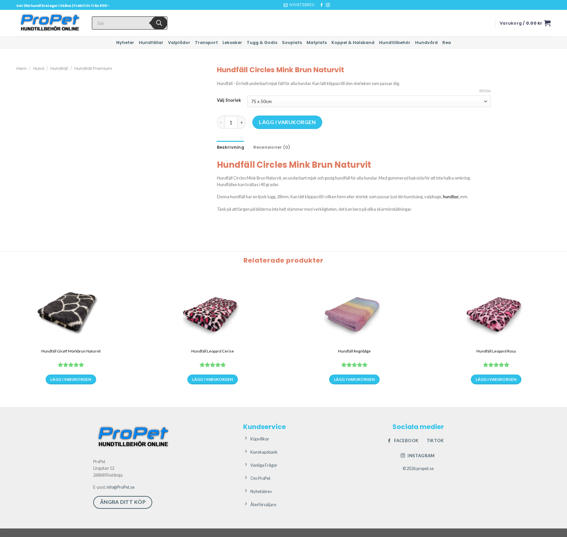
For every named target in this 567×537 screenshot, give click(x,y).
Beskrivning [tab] (230, 147)
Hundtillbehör (394, 42)
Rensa (485, 91)
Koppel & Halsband (352, 42)
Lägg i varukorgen (287, 122)
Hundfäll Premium (93, 68)
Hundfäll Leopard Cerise (212, 351)
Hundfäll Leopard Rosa (496, 351)
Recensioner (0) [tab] (271, 147)
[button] (299, 5)
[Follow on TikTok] (334, 5)
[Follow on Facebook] (322, 5)
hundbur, (451, 196)
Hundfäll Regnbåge (354, 351)
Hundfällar (151, 42)
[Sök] (159, 23)
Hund (38, 68)
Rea (446, 42)
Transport (206, 42)
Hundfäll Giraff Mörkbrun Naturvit (71, 351)
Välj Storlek (229, 100)
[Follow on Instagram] (328, 5)
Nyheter (125, 42)
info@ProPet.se (121, 487)
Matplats (316, 42)
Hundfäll (59, 68)
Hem (21, 68)
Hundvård (426, 42)
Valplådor (179, 42)
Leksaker (232, 42)
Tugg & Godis (262, 42)
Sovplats (292, 42)
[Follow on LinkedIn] (340, 5)
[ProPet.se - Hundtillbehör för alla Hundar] (49, 23)
